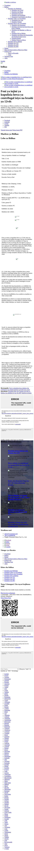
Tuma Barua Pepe (6, 598)
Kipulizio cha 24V (13, 45)
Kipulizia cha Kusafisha (18, 15)
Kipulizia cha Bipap (17, 12)
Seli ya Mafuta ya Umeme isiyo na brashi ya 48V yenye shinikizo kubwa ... (18, 497)
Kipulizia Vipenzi (17, 22)
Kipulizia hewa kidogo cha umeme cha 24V (18, 452)
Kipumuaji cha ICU (17, 13)
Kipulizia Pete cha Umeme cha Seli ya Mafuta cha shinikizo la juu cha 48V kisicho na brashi (16, 392)
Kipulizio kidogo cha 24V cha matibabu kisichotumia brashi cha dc (18, 524)
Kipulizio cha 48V (13, 46)
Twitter (6, 123)
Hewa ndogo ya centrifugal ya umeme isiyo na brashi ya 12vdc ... (18, 465)
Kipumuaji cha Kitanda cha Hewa (21, 17)
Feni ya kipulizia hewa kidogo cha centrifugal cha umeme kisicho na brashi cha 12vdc (15, 389)
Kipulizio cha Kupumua (18, 25)
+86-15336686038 (9, 535)
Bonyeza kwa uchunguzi (8, 593)
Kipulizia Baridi (16, 38)
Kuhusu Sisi (7, 51)
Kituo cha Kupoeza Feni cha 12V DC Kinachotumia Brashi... (18, 483)
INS (5, 127)
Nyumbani (7, 5)
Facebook (7, 120)
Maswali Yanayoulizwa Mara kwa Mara (15, 50)
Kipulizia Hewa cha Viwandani (17, 23)
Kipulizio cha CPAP (17, 10)
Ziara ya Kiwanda (13, 53)
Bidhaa (6, 7)
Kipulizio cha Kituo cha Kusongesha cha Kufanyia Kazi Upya (22, 35)
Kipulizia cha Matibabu (14, 8)
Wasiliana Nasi (8, 56)
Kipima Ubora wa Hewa (19, 40)
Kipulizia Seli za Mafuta (18, 33)
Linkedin (7, 122)
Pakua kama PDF (17, 130)
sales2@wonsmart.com (11, 534)
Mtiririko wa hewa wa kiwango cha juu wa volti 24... (17, 512)
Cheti (9, 55)
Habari (6, 48)
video (6, 58)
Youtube (6, 125)
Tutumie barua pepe (6, 130)
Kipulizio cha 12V (13, 43)
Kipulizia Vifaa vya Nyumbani (17, 18)
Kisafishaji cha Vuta (17, 20)
